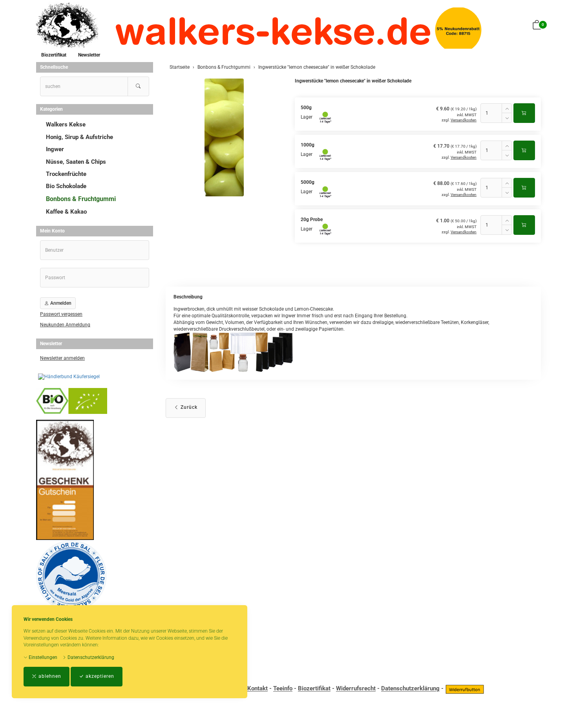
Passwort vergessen (61, 314)
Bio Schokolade (66, 186)
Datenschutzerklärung (90, 657)
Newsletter (89, 55)
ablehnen (49, 676)
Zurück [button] (188, 407)
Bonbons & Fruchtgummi (81, 199)
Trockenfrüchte (66, 174)
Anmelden (60, 303)
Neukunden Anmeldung (65, 325)
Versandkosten (464, 120)
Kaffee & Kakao (66, 211)
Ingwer (55, 149)
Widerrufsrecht (356, 688)
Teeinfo (282, 688)
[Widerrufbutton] (464, 688)
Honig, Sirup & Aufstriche (79, 137)
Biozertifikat (53, 55)
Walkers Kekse (66, 124)
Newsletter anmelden (62, 358)
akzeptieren (99, 676)
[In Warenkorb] (524, 113)
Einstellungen (42, 657)
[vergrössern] (224, 137)
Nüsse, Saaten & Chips (76, 161)
